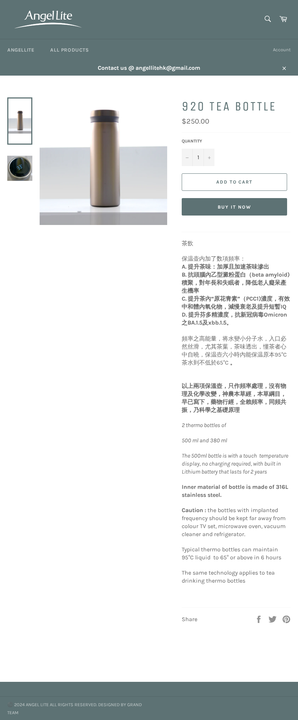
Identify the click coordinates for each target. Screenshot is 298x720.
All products (69, 50)
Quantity (192, 141)
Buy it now (234, 207)
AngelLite (20, 50)
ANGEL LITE (37, 704)
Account (282, 49)
